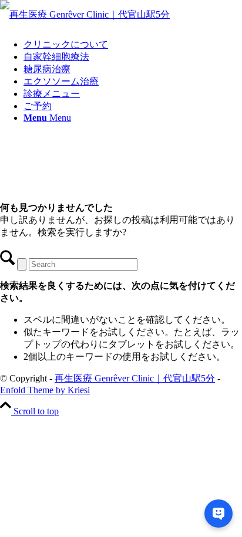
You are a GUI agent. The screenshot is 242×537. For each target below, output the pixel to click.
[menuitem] (132, 45)
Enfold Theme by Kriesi (45, 390)
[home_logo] (85, 14)
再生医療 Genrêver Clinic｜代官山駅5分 (135, 378)
